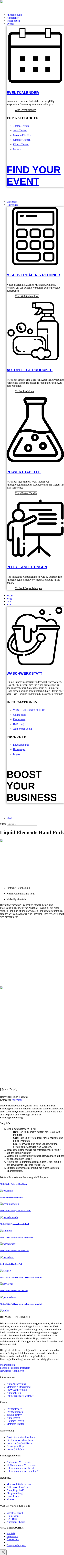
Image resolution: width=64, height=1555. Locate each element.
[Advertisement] (32, 953)
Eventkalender (23, 93)
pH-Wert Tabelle (24, 472)
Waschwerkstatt (24, 673)
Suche (3, 823)
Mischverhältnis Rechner (33, 275)
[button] (35, 23)
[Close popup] (3, 1552)
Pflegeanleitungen (27, 567)
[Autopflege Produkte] (35, 358)
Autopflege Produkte (30, 370)
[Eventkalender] (35, 83)
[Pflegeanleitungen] (35, 555)
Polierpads (16, 1099)
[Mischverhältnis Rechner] (35, 264)
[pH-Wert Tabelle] (35, 461)
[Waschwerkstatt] (35, 663)
